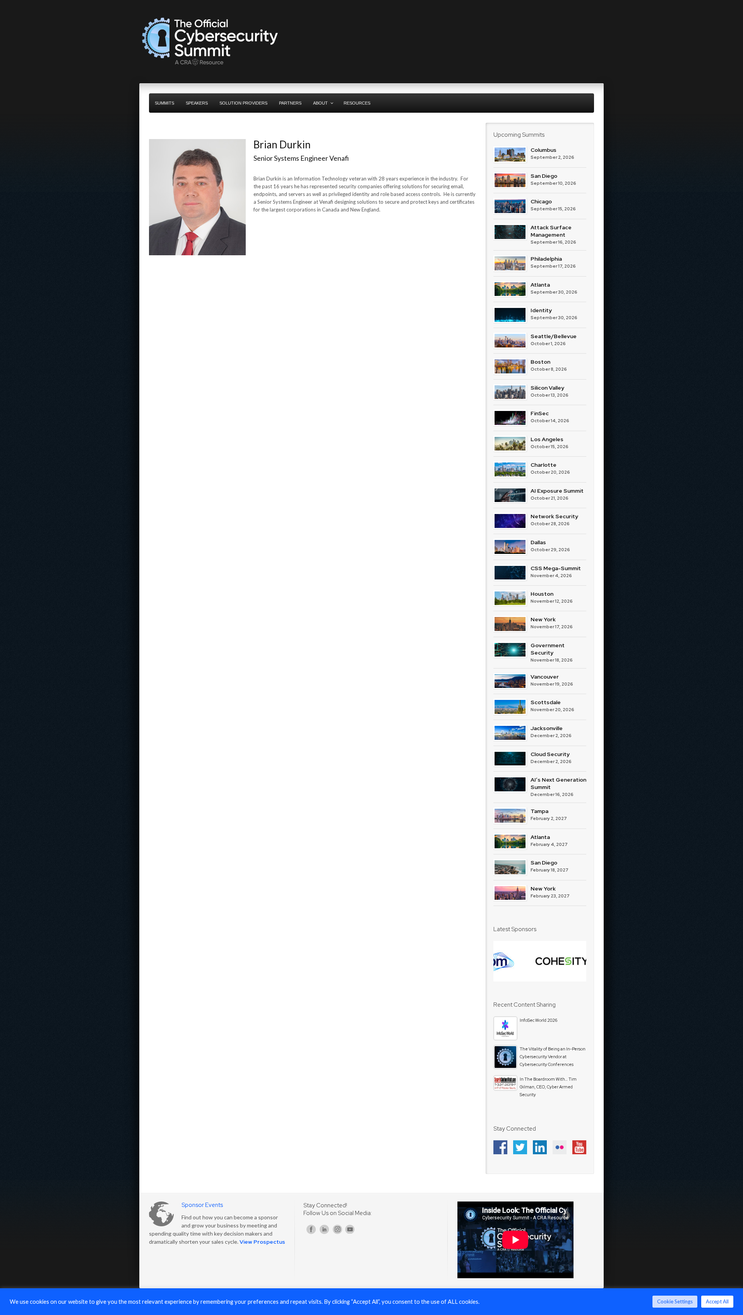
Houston (542, 593)
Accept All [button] (717, 1301)
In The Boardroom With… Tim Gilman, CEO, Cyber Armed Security (548, 1086)
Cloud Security (550, 754)
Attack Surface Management (551, 231)
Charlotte (543, 464)
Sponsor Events (202, 1205)
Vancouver (545, 676)
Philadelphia (546, 258)
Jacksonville (547, 728)
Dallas (538, 542)
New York (543, 619)
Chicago (541, 201)
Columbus (543, 149)
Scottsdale (546, 702)
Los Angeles (547, 439)
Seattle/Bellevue (554, 336)
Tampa (539, 811)
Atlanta (540, 284)
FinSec (540, 413)
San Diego (544, 175)
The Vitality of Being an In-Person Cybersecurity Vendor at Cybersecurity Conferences (552, 1056)
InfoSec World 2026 (538, 1020)
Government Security (548, 649)
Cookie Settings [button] (675, 1301)
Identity (541, 310)
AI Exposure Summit (557, 490)
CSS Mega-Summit (556, 568)
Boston (540, 361)
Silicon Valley (547, 387)
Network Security (554, 516)
